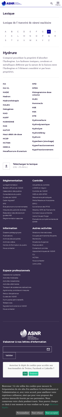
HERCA (6, 147)
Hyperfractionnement (43, 146)
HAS (5, 126)
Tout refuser (37, 412)
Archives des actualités (11, 239)
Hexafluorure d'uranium (15, 151)
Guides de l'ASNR (10, 197)
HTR (34, 116)
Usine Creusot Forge (40, 216)
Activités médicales (10, 278)
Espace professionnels (16, 270)
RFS (4, 204)
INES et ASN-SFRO (39, 194)
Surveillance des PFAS (41, 207)
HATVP (6, 130)
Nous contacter (9, 248)
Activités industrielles (11, 281)
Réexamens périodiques (41, 197)
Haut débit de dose (12, 135)
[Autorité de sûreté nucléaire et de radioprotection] (12, 3)
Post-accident (37, 245)
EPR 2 (34, 204)
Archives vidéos (9, 242)
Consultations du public (12, 194)
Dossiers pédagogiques (12, 232)
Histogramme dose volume (41, 94)
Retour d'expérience (11, 293)
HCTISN (6, 143)
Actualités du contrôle (40, 185)
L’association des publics (12, 191)
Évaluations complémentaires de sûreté (45, 220)
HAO (5, 113)
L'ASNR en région (39, 188)
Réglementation (12, 181)
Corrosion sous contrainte (42, 213)
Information (10, 228)
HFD (34, 84)
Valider (9, 356)
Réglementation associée (13, 218)
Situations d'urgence (40, 242)
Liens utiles (36, 264)
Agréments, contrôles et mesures (16, 290)
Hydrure (36, 137)
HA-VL (6, 88)
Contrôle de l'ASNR (39, 191)
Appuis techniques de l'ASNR (43, 251)
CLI (33, 254)
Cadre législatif (9, 200)
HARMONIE (8, 122)
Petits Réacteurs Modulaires (43, 200)
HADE (6, 92)
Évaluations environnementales (15, 207)
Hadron (6, 97)
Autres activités (42, 228)
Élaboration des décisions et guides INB (14, 214)
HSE (34, 108)
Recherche (36, 239)
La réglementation (10, 185)
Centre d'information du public (15, 245)
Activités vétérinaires (11, 284)
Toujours (33, 373)
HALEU (6, 105)
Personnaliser (23, 412)
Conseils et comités (40, 248)
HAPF (6, 118)
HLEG (35, 99)
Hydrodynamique (41, 124)
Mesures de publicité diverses (14, 210)
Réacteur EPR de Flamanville (43, 210)
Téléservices (7, 303)
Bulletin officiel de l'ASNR (13, 188)
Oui (25, 373)
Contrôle (37, 181)
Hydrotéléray (38, 133)
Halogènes (8, 109)
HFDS (35, 88)
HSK (34, 112)
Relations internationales (42, 232)
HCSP (6, 139)
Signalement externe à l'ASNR (15, 306)
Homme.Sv (37, 103)
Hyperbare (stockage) (43, 141)
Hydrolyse (37, 129)
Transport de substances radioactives (17, 287)
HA (4, 84)
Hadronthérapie (11, 101)
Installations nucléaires (11, 275)
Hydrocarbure (39, 120)
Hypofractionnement (42, 150)
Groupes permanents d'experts (44, 236)
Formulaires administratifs (13, 300)
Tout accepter (52, 412)
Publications (7, 236)
